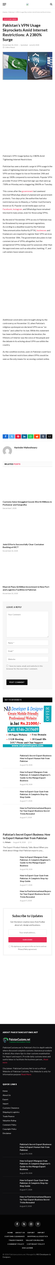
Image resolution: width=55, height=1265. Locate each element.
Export (5, 1099)
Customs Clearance (11, 1108)
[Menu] (4, 4)
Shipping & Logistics (11, 1112)
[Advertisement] (27, 119)
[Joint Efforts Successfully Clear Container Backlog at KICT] (27, 527)
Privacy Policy (23, 949)
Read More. (26, 1074)
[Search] (51, 4)
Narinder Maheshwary (25, 447)
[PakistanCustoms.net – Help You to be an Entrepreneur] (27, 4)
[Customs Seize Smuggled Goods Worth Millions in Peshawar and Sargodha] (27, 484)
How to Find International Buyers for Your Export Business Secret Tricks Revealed (35, 811)
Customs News (10, 19)
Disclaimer (7, 1133)
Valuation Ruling (9, 1120)
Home (5, 12)
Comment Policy (9, 1125)
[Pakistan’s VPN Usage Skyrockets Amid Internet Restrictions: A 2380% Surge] (27, 68)
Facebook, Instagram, (13, 209)
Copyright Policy (9, 1129)
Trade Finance (8, 1116)
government (27, 191)
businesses (42, 230)
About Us (7, 1095)
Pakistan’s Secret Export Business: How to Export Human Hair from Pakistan (36, 758)
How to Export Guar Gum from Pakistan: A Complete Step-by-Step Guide (34, 794)
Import (5, 1103)
